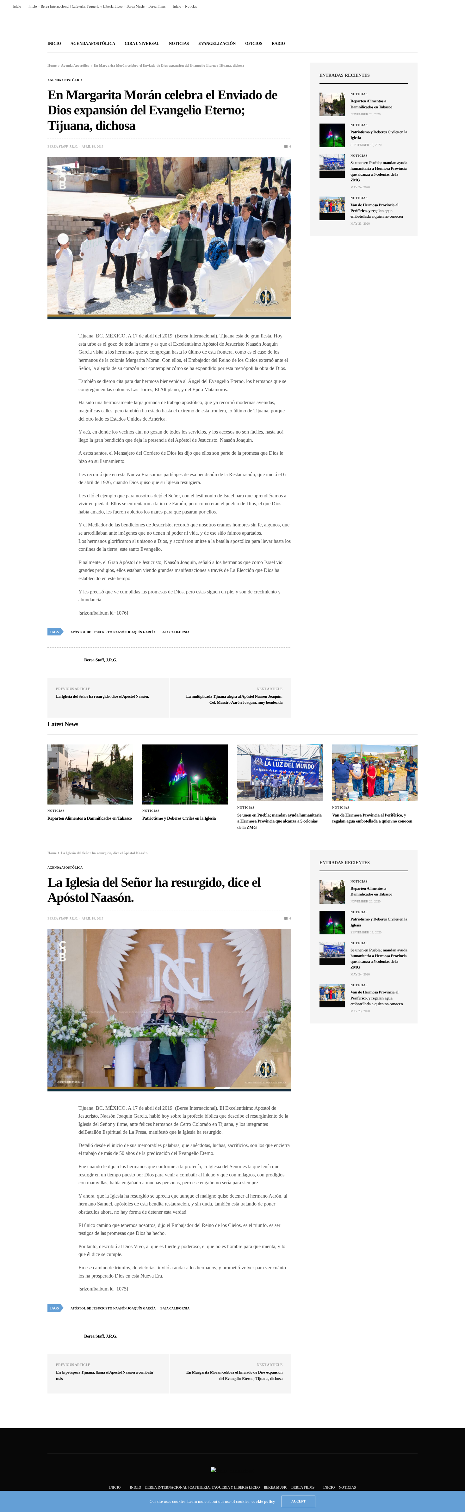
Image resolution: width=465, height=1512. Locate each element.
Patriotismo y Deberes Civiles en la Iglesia (179, 818)
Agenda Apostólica (93, 43)
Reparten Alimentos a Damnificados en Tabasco (89, 818)
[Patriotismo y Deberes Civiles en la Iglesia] (332, 135)
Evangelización (217, 43)
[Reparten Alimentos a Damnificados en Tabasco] (332, 104)
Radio (278, 43)
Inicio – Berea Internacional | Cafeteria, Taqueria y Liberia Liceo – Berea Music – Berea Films (96, 6)
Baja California (174, 632)
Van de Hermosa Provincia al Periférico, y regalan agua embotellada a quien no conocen (376, 211)
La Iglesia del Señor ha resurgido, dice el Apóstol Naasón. (102, 696)
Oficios (253, 43)
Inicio (17, 6)
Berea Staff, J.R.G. (62, 146)
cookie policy (263, 1501)
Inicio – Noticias (185, 6)
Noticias (179, 43)
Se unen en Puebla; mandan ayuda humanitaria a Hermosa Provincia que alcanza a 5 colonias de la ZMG (279, 821)
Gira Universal (142, 43)
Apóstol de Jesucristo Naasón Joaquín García (113, 632)
